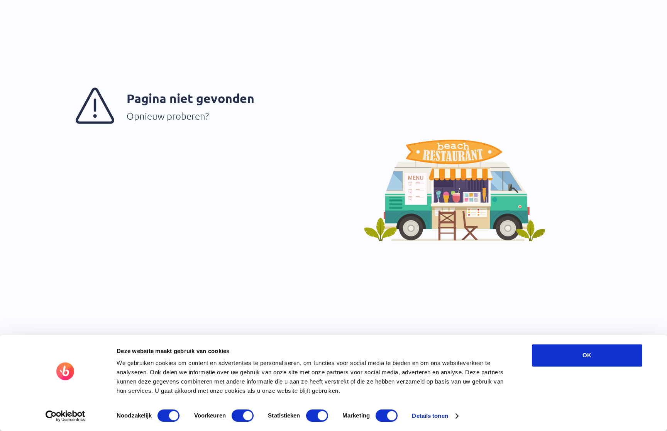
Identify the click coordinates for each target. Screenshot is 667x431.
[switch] (243, 415)
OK (586, 355)
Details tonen (430, 415)
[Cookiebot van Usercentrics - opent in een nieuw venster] (65, 416)
